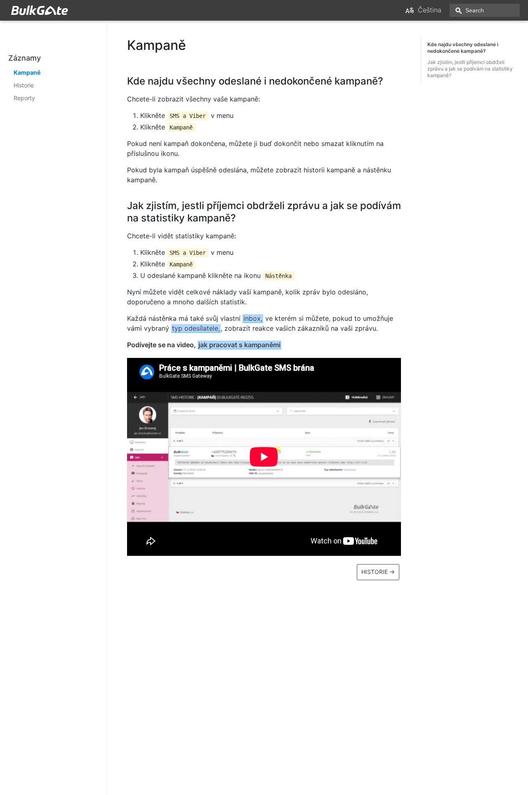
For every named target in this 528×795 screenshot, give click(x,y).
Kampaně (27, 72)
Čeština (429, 10)
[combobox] (485, 10)
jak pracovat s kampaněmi (239, 345)
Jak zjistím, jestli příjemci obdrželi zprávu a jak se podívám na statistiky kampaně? (470, 68)
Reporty (24, 97)
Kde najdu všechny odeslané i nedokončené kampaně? (462, 47)
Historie (24, 85)
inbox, (252, 318)
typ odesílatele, (196, 328)
